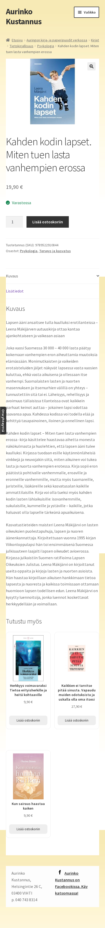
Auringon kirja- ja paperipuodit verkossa (57, 40)
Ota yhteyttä (3, 420)
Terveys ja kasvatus (55, 251)
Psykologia (45, 46)
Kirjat (95, 40)
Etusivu (17, 40)
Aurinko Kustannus (24, 16)
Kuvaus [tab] (12, 275)
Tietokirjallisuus (21, 46)
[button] (91, 66)
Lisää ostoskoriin (47, 221)
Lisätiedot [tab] (15, 291)
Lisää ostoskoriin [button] (28, 720)
